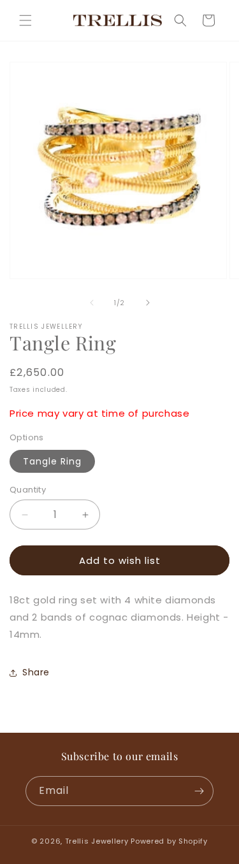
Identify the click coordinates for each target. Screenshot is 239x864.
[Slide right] (148, 303)
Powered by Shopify (169, 841)
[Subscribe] (199, 791)
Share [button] (36, 672)
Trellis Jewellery (97, 841)
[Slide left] (92, 303)
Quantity (28, 490)
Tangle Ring (52, 461)
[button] (25, 20)
